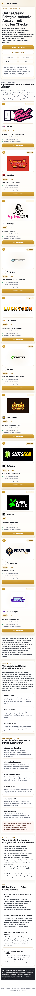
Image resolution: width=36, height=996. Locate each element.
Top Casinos (10, 57)
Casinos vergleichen (18, 47)
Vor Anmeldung (10, 61)
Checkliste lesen (18, 52)
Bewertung (26, 57)
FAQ (26, 61)
